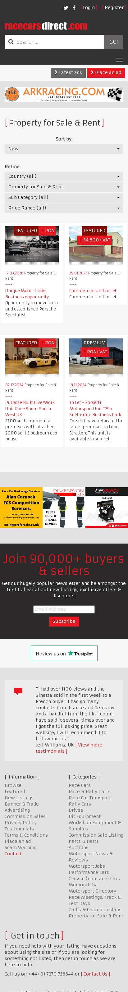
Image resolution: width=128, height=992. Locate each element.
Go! (113, 42)
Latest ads (70, 72)
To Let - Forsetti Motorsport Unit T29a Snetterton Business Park (95, 408)
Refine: (13, 166)
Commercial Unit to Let (93, 290)
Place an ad (107, 72)
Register (114, 7)
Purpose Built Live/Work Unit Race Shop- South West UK (30, 408)
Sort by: (64, 139)
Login (89, 7)
